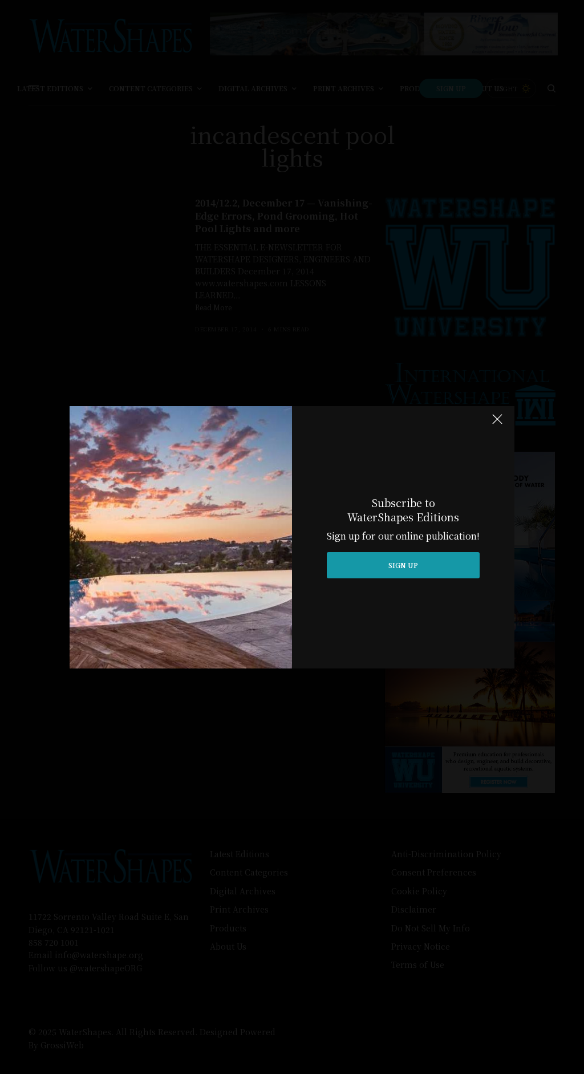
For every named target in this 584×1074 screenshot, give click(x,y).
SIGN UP (403, 565)
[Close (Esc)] (497, 424)
